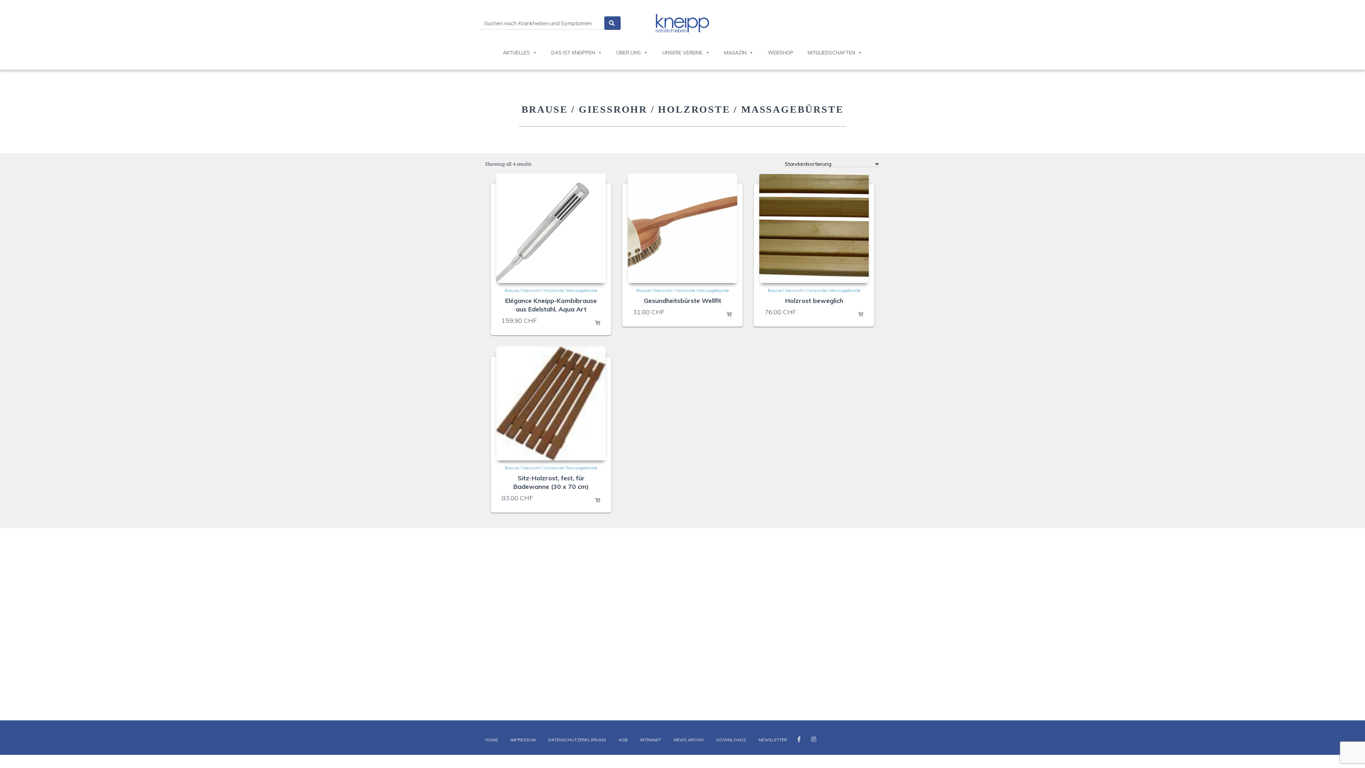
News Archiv (689, 739)
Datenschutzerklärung (577, 739)
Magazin (735, 52)
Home (491, 739)
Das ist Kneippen (573, 52)
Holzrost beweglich (814, 301)
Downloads (731, 739)
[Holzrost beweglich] (814, 228)
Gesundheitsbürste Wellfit (682, 301)
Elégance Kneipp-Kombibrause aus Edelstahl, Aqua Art (551, 305)
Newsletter (773, 739)
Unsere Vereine (682, 52)
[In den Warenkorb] (597, 323)
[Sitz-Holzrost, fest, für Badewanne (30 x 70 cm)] (551, 403)
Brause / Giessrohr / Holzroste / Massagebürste (551, 290)
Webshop (780, 52)
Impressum (523, 739)
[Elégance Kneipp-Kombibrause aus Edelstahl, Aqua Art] (551, 228)
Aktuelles (516, 52)
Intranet (650, 739)
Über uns (628, 52)
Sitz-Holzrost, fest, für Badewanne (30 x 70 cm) (551, 482)
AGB (623, 739)
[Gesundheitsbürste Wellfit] (682, 228)
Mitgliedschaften (831, 52)
